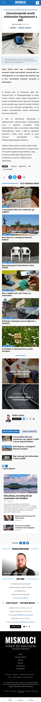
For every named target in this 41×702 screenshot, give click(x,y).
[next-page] (6, 466)
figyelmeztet (22, 166)
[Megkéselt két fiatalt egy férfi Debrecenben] (9, 518)
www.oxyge (17, 598)
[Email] (23, 418)
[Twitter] (15, 177)
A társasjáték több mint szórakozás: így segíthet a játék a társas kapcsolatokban (26, 439)
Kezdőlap (17, 8)
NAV (29, 166)
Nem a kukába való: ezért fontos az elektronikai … (16, 294)
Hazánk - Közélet (25, 28)
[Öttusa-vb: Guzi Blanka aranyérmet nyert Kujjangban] (9, 527)
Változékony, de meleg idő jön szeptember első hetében (18, 497)
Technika (5, 206)
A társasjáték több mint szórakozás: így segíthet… (18, 211)
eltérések (14, 166)
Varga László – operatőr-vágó (13, 573)
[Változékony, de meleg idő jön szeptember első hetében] (20, 483)
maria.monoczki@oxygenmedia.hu (23, 622)
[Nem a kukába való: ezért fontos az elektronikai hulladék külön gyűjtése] (20, 280)
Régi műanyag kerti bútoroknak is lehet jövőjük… (18, 266)
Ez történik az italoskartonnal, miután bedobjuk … (17, 350)
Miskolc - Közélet (8, 318)
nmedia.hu (24, 598)
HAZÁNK (24, 8)
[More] (24, 177)
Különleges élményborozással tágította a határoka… (19, 322)
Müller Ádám (18, 415)
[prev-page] (3, 466)
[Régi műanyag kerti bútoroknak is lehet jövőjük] (20, 252)
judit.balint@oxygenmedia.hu (23, 615)
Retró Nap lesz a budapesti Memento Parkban (17, 238)
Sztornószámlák (7, 169)
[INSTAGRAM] (29, 626)
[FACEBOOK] (26, 626)
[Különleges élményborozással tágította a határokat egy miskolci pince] (20, 308)
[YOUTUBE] (24, 626)
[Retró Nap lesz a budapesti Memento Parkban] (20, 225)
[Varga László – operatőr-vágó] (20, 564)
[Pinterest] (19, 177)
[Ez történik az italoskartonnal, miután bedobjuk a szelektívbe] (20, 336)
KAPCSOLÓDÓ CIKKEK (11, 431)
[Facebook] (10, 177)
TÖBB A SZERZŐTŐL (29, 431)
